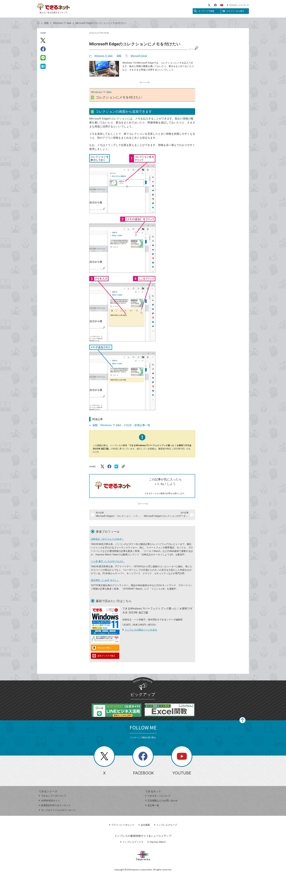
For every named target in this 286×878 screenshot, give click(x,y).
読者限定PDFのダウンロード (56, 805)
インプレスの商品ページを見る (141, 629)
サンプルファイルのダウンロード (58, 810)
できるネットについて (239, 5)
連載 (46, 23)
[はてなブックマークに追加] (43, 66)
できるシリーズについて (53, 795)
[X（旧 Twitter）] (209, 5)
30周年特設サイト (50, 800)
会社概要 (145, 824)
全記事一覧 (153, 805)
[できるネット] (38, 23)
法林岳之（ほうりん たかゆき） (107, 538)
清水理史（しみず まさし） (105, 580)
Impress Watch (158, 841)
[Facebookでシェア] (43, 49)
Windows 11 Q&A (62, 23)
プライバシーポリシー (122, 824)
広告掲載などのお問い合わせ (162, 800)
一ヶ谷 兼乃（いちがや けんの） (108, 561)
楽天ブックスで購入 (106, 655)
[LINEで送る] (43, 57)
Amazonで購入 (104, 648)
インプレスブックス (132, 841)
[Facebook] (215, 5)
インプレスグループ (166, 824)
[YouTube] (221, 5)
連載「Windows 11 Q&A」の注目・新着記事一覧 (121, 425)
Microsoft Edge (139, 55)
